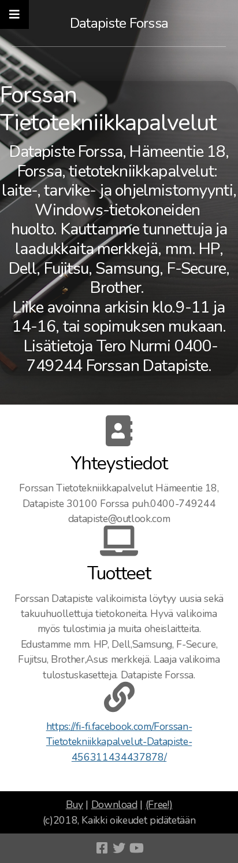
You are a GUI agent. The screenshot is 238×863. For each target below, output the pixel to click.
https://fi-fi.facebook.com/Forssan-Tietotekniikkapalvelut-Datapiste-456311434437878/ (119, 741)
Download (114, 804)
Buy (74, 804)
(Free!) (159, 804)
